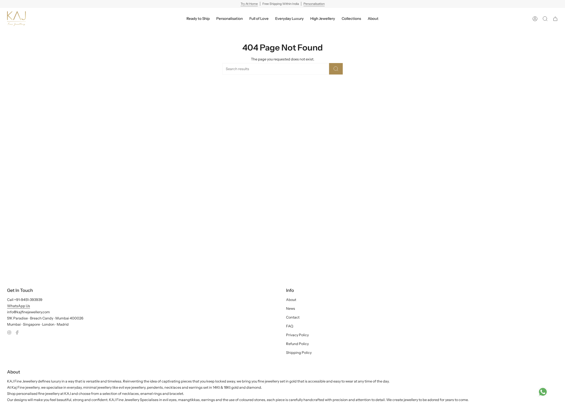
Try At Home (249, 4)
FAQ (289, 326)
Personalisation (314, 4)
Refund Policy (297, 343)
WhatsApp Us (18, 306)
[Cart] (555, 18)
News (290, 308)
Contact (292, 317)
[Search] (336, 69)
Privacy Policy (297, 335)
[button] (289, 18)
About (291, 299)
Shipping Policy (299, 352)
